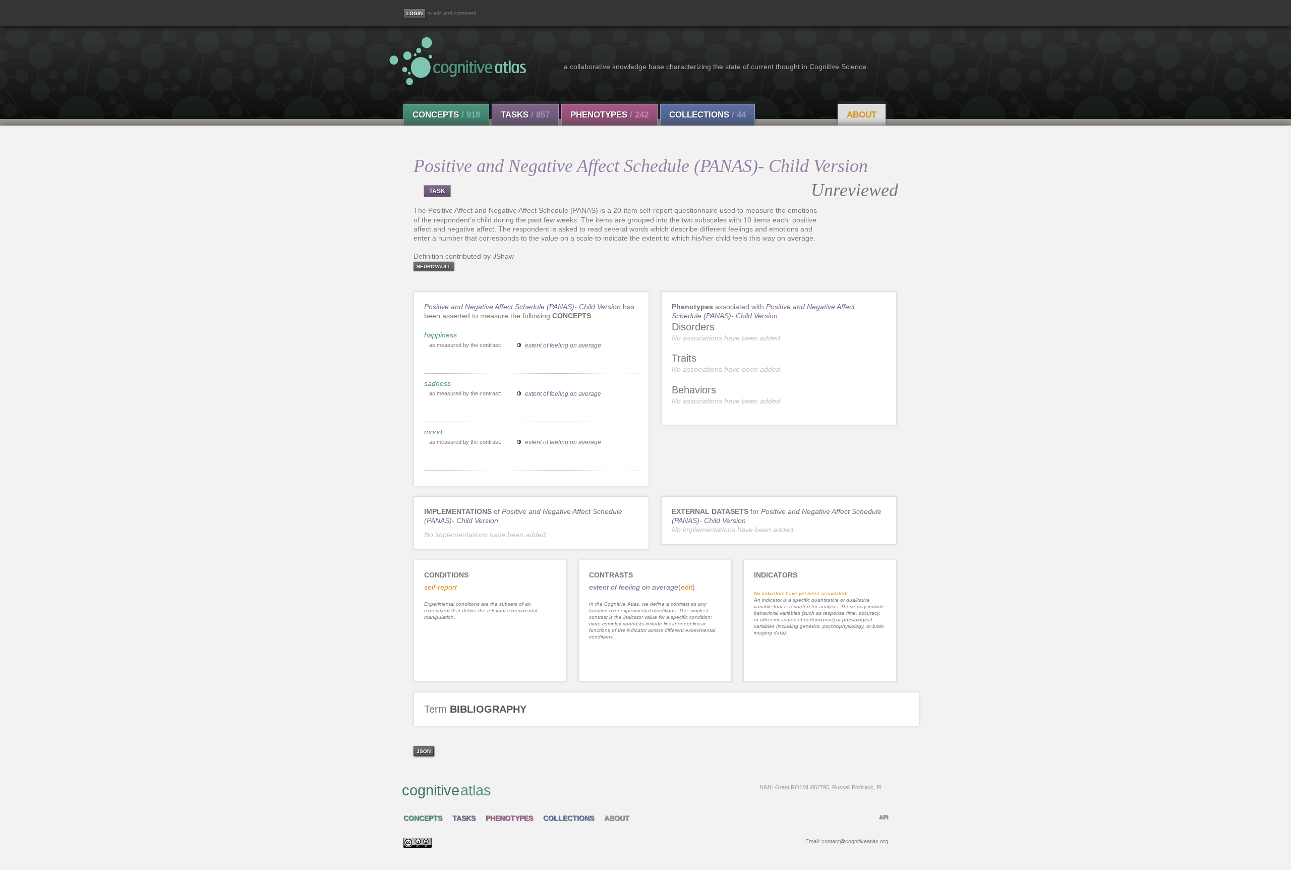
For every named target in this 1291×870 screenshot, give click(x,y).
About (861, 115)
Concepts (446, 115)
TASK (437, 191)
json (424, 751)
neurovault (433, 266)
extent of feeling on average (563, 345)
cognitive (642, 790)
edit (686, 587)
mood (433, 432)
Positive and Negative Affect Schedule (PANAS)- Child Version (522, 307)
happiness (440, 335)
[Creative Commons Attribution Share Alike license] (417, 845)
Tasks (525, 115)
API (883, 817)
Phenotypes (609, 115)
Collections (707, 115)
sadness (437, 383)
